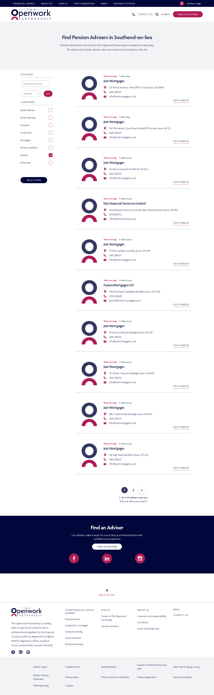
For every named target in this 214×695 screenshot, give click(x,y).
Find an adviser (188, 14)
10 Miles (27, 93)
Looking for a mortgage (76, 625)
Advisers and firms (110, 626)
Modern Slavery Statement (41, 677)
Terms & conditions (182, 677)
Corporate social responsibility (151, 616)
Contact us (180, 615)
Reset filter (34, 180)
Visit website (181, 100)
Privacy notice (72, 677)
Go (48, 93)
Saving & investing (73, 631)
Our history (142, 622)
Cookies (69, 685)
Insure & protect (73, 637)
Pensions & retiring (74, 644)
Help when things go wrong (186, 666)
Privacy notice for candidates (115, 677)
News (176, 609)
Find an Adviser (107, 546)
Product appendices (146, 677)
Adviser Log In (40, 666)
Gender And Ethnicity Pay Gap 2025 (152, 666)
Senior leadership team (148, 628)
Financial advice (72, 619)
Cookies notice (72, 666)
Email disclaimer (108, 666)
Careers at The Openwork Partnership (113, 618)
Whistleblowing (41, 685)
